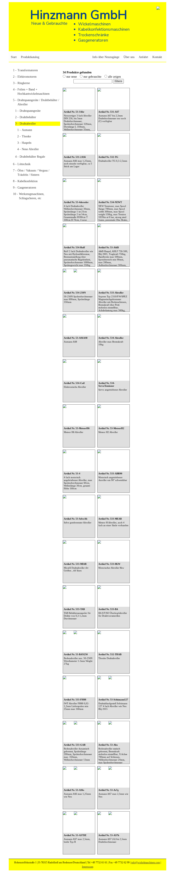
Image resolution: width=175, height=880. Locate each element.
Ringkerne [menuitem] (21, 83)
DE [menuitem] (156, 48)
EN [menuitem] (161, 48)
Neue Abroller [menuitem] (28, 149)
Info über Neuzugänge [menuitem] (105, 57)
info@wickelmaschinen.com (145, 862)
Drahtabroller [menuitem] (25, 123)
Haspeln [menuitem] (24, 142)
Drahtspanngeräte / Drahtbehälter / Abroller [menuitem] (36, 102)
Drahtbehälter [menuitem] (25, 117)
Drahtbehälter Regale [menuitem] (30, 156)
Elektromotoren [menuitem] (24, 76)
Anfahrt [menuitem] (143, 57)
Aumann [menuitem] (24, 130)
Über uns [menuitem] (129, 57)
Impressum (87, 866)
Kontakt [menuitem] (157, 57)
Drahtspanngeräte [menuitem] (28, 110)
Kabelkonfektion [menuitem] (25, 181)
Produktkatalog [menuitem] (30, 57)
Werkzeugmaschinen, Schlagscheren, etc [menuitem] (28, 196)
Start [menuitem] (14, 57)
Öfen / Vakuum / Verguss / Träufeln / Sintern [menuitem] (31, 172)
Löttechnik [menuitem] (22, 164)
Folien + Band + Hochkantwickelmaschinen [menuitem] (31, 91)
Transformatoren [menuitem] (25, 70)
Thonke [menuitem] (24, 136)
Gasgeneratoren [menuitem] (24, 187)
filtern (118, 81)
